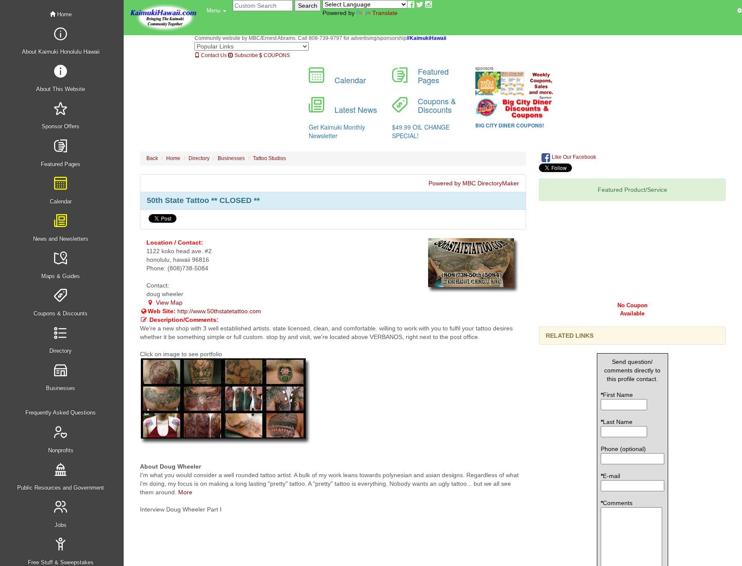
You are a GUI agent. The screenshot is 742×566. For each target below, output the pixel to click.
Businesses (231, 158)
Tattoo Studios (269, 158)
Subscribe (245, 55)
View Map (168, 302)
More (185, 492)
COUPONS (276, 55)
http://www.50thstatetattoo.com (219, 311)
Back (152, 158)
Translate (385, 12)
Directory (199, 158)
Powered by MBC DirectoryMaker (474, 183)
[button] (216, 10)
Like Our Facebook (573, 157)
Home (63, 14)
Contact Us (213, 55)
